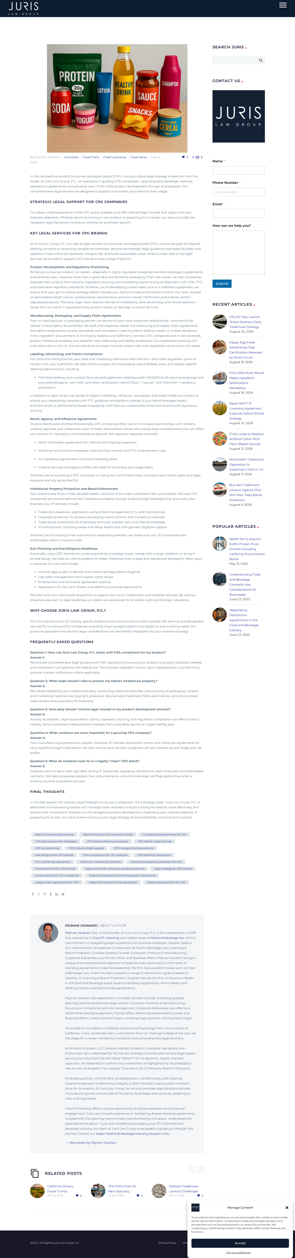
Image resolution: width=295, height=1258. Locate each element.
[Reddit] (62, 894)
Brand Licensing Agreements (54, 834)
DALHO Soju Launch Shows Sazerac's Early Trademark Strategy (245, 322)
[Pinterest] (44, 894)
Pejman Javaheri (78, 933)
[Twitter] (38, 894)
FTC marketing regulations (52, 861)
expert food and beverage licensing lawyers (128, 1133)
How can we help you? (232, 226)
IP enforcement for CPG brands (55, 868)
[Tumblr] (50, 894)
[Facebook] (32, 894)
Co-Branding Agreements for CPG (165, 834)
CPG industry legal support (86, 848)
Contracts (71, 157)
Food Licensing (114, 157)
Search (260, 60)
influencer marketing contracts (100, 861)
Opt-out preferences (238, 1252)
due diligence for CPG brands (54, 855)
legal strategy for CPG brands (173, 868)
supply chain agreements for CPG (57, 882)
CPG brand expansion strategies (56, 841)
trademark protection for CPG (166, 882)
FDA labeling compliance (154, 855)
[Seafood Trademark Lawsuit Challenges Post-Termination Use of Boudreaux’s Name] (160, 1191)
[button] (287, 1208)
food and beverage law (167, 938)
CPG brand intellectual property (107, 841)
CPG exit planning (47, 848)
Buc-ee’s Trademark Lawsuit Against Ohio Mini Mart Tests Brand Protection (245, 492)
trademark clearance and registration (113, 882)
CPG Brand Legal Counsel (155, 841)
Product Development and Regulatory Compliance (122, 875)
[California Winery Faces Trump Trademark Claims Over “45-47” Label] (38, 1191)
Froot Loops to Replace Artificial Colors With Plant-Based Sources (246, 439)
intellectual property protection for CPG (156, 861)
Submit (222, 284)
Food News (138, 157)
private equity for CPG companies (57, 875)
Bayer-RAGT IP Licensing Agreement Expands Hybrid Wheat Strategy (246, 410)
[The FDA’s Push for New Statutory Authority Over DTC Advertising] (99, 1191)
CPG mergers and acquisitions (134, 848)
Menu (283, 5)
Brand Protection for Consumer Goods (108, 834)
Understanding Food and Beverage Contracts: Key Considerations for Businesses (244, 584)
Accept (240, 1243)
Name (219, 161)
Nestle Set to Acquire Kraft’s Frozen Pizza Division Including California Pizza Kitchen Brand (247, 549)
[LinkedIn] (56, 894)
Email (218, 204)
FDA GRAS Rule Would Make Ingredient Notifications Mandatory (246, 380)
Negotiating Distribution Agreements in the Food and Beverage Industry (243, 620)
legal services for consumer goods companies (114, 868)
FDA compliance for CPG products (105, 855)
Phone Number (226, 183)
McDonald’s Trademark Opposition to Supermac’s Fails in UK (246, 464)
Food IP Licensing (106, 938)
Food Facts (91, 157)
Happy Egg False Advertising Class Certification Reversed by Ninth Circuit (245, 349)
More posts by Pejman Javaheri (92, 1143)
